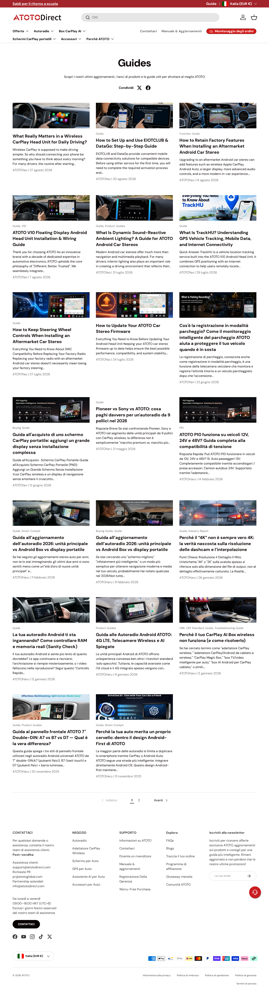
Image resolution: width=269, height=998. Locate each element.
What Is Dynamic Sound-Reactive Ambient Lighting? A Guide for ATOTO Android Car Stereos (134, 238)
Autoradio (79, 840)
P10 (181, 428)
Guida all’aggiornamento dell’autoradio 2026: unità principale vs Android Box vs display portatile (50, 543)
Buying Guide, (105, 531)
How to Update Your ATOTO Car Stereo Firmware (128, 328)
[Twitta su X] (139, 88)
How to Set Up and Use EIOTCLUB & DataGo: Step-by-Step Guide (132, 143)
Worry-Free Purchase (134, 889)
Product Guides (115, 226)
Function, (185, 133)
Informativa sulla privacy (157, 975)
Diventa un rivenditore (135, 856)
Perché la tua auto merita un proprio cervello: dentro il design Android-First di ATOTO (133, 737)
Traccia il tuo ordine (180, 856)
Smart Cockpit (31, 531)
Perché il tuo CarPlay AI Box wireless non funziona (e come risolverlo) (216, 638)
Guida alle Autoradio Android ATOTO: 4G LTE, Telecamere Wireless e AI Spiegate (134, 640)
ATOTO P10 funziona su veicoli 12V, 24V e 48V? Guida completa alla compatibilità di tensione (214, 440)
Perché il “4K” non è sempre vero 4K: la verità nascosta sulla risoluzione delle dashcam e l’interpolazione (216, 543)
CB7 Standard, (195, 628)
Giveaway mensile (179, 877)
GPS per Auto (82, 869)
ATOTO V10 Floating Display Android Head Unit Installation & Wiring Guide (50, 238)
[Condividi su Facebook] (148, 88)
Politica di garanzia (245, 975)
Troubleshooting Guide (228, 628)
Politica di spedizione (217, 975)
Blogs (170, 848)
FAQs (170, 840)
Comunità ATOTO (178, 884)
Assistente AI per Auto (88, 877)
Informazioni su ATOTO (135, 840)
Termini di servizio (246, 983)
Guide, (17, 226)
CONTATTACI (26, 924)
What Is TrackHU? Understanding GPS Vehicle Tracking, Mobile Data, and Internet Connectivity (215, 238)
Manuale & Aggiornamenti (181, 31)
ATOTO (25, 975)
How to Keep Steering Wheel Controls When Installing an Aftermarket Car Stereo (42, 335)
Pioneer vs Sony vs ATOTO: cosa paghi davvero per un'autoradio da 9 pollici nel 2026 (133, 415)
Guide (211, 4)
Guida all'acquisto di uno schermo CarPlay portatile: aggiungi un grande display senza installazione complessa (51, 443)
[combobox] (150, 17)
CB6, (182, 628)
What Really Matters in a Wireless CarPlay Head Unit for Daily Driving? (50, 139)
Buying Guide (21, 428)
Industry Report (198, 531)
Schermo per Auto (85, 861)
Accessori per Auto (86, 884)
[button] (254, 17)
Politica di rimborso (188, 975)
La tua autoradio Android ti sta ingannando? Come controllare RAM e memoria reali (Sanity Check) (50, 640)
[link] (109, 800)
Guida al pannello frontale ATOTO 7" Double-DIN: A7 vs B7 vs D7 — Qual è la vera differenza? (50, 737)
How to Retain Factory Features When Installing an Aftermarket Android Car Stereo (211, 146)
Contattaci (148, 31)
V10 (24, 226)
